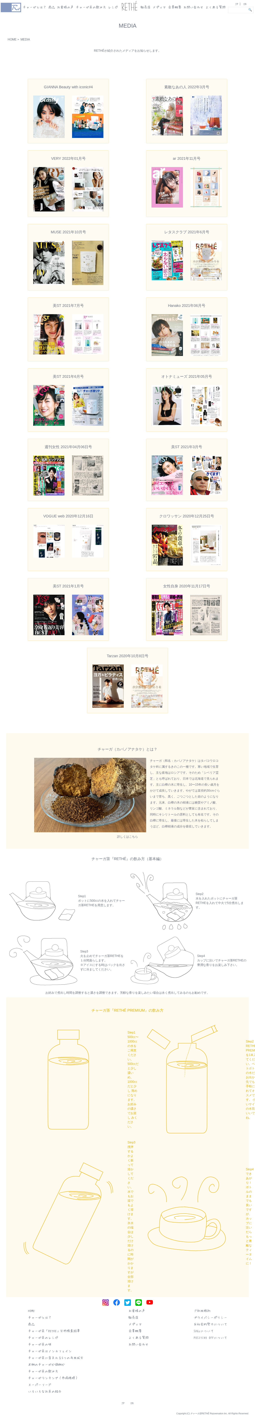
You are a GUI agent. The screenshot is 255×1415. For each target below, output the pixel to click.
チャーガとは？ (34, 7)
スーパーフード (40, 1384)
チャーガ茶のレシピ (43, 1337)
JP (236, 3)
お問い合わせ (193, 7)
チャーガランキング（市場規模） (53, 1378)
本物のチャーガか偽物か (46, 1364)
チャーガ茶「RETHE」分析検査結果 (54, 1331)
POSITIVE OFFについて (210, 1337)
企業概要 (174, 7)
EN (244, 3)
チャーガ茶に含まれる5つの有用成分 (55, 1357)
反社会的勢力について (210, 1324)
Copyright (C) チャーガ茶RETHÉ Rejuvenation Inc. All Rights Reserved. (212, 1413)
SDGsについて (204, 1331)
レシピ (113, 7)
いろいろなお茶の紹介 (45, 1391)
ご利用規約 (202, 1310)
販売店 (146, 7)
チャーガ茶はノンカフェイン (50, 1351)
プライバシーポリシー (210, 1317)
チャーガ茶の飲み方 (91, 7)
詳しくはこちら (127, 836)
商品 (51, 7)
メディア (159, 7)
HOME (12, 39)
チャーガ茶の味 (40, 1344)
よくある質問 (215, 7)
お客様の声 (65, 7)
